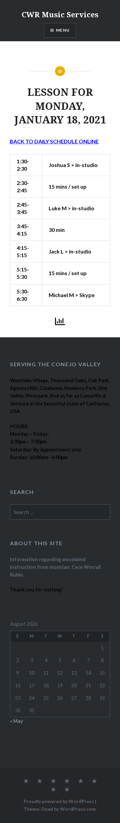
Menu (63, 30)
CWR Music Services (60, 14)
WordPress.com (78, 809)
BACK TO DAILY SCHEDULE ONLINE (54, 141)
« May (16, 721)
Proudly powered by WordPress (59, 801)
